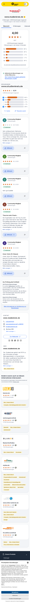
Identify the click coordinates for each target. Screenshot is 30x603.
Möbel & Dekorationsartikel (18, 484)
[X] (12, 340)
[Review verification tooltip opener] (24, 17)
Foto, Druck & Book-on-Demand (11, 544)
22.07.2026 (16, 125)
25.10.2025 (16, 248)
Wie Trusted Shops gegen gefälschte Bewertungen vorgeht (15, 77)
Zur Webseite (14, 336)
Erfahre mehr (16, 381)
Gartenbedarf (7, 429)
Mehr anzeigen (10, 331)
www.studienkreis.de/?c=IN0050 (14, 324)
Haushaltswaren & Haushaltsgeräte (12, 482)
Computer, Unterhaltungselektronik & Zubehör (15, 405)
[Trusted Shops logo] (15, 4)
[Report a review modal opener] (24, 148)
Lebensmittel (7, 484)
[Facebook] (9, 340)
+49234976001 (10, 321)
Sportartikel (20, 487)
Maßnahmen (12, 286)
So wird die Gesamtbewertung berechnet (15, 64)
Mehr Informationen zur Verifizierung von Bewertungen (15, 307)
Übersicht (6, 26)
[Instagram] (18, 340)
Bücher (5, 542)
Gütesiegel (6, 558)
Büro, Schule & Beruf (9, 368)
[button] (4, 4)
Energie (5, 519)
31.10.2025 (16, 209)
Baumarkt (6, 427)
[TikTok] (15, 340)
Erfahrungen (17, 26)
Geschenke (18, 452)
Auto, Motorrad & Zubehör (10, 512)
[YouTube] (21, 340)
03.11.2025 (16, 184)
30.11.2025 (16, 161)
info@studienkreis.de (11, 326)
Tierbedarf (6, 489)
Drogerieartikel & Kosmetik (10, 477)
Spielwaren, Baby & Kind (9, 487)
